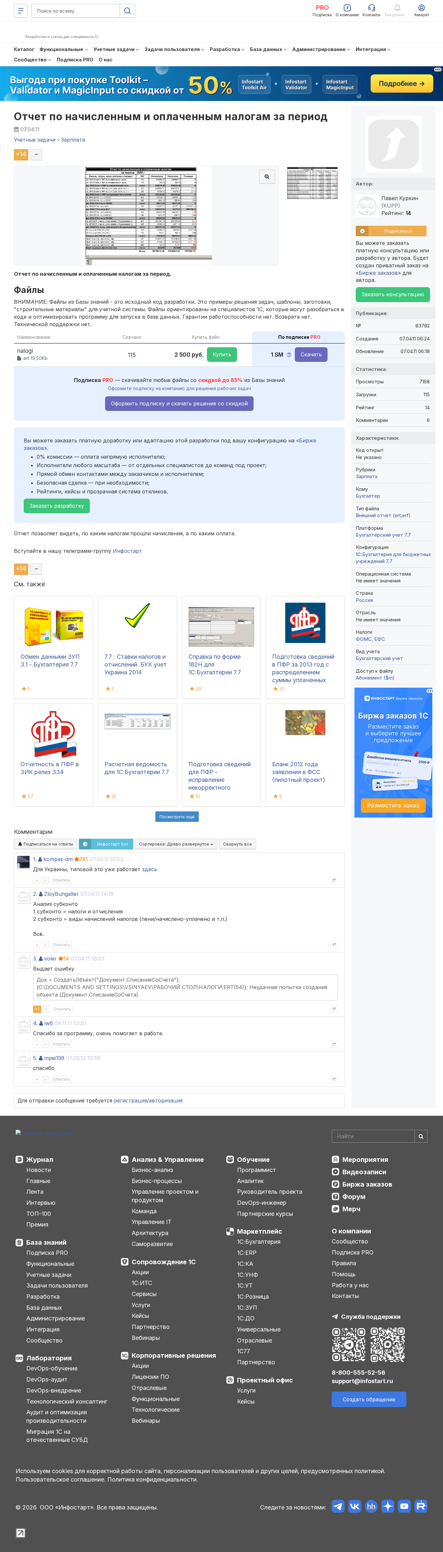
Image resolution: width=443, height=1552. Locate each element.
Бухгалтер (368, 496)
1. (35, 859)
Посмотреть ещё (177, 816)
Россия (364, 600)
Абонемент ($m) (375, 678)
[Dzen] (387, 1507)
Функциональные (50, 1263)
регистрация (130, 1100)
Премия (37, 1224)
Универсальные (259, 1329)
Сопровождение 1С (164, 1262)
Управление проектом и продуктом (165, 1195)
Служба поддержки (371, 1316)
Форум (353, 1197)
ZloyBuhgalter (61, 894)
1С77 (243, 1351)
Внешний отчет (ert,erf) (383, 515)
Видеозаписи (364, 1172)
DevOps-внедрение (53, 1390)
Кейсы (140, 1315)
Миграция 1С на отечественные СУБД (57, 1436)
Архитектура (150, 1232)
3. (35, 958)
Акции (140, 1272)
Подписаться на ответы (47, 843)
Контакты (345, 1295)
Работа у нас (350, 1285)
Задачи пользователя (57, 1285)
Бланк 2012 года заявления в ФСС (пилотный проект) (298, 772)
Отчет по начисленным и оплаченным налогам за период (171, 116)
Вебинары (146, 1337)
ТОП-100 (38, 1213)
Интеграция (43, 1329)
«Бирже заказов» (378, 273)
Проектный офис (265, 1380)
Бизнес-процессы (157, 1180)
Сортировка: (174, 843)
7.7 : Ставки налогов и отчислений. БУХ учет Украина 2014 (135, 664)
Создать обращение (369, 1399)
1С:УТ (245, 1285)
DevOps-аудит (46, 1379)
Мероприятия (365, 1160)
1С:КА (245, 1263)
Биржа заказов (367, 1184)
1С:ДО (246, 1318)
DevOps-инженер (261, 1202)
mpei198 (54, 1058)
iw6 (48, 1023)
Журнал (39, 1160)
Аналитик (250, 1180)
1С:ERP (247, 1252)
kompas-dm (58, 859)
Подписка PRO (47, 1252)
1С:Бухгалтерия (259, 1241)
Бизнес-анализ (152, 1169)
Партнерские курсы (265, 1213)
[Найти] (420, 1136)
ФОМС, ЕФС (370, 639)
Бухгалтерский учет (379, 658)
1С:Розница (253, 1296)
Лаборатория (49, 1358)
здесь (149, 869)
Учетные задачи (48, 1274)
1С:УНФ (247, 1274)
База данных (44, 1307)
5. (35, 1058)
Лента (34, 1191)
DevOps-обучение (52, 1368)
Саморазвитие (152, 1243)
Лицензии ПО (150, 1376)
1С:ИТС (142, 1282)
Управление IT (152, 1221)
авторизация (166, 1100)
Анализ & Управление (168, 1160)
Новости (38, 1169)
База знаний (46, 1242)
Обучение (253, 1160)
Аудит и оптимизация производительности (56, 1416)
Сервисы (144, 1294)
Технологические (156, 1409)
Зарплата (366, 476)
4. (35, 1023)
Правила (344, 1263)
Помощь (344, 1274)
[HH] (371, 1507)
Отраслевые (149, 1387)
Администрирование (55, 1318)
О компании (351, 1231)
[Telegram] (338, 1507)
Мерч (351, 1209)
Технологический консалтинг (66, 1401)
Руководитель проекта (269, 1191)
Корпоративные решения (174, 1355)
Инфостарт (127, 551)
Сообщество (44, 1340)
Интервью (40, 1202)
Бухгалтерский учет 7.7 (383, 535)
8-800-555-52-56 (358, 1372)
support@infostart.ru (362, 1381)
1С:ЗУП (247, 1307)
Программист (256, 1169)
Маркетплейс (259, 1231)
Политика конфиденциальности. (152, 1479)
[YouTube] (404, 1507)
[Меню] (21, 11)
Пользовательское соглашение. (61, 1479)
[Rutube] (420, 1507)
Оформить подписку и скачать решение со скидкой (179, 403)
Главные (38, 1180)
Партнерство (151, 1326)
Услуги (141, 1305)
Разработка (43, 1296)
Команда (144, 1211)
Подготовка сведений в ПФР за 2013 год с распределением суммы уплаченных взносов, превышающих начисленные (303, 680)
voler (50, 958)
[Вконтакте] (354, 1507)
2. (35, 894)
